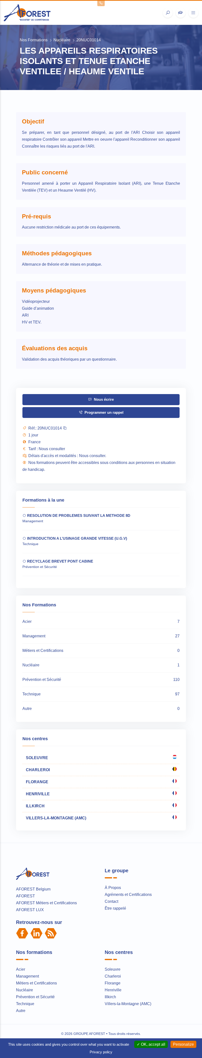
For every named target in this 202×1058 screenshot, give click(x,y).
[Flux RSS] (51, 933)
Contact (111, 901)
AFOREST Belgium (33, 889)
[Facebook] (22, 933)
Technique (25, 1004)
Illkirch (110, 997)
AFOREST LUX (30, 910)
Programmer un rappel (103, 412)
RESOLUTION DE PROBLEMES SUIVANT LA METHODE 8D (78, 515)
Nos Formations (34, 40)
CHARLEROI (37, 770)
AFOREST (25, 896)
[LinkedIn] (36, 933)
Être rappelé (115, 908)
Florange (112, 983)
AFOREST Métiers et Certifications (46, 903)
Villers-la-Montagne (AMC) (128, 1004)
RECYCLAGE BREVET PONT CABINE (59, 561)
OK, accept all (152, 1044)
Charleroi (113, 976)
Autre (20, 1011)
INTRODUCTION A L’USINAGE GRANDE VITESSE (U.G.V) (76, 538)
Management (27, 976)
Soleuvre (112, 969)
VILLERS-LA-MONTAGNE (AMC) (55, 818)
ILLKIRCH (35, 806)
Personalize (183, 1044)
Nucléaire (61, 40)
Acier (20, 969)
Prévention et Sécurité (35, 997)
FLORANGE (36, 782)
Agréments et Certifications (128, 894)
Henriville (113, 990)
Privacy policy (101, 1052)
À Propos (113, 888)
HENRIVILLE (37, 794)
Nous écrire (103, 399)
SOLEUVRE (36, 758)
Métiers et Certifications (36, 983)
